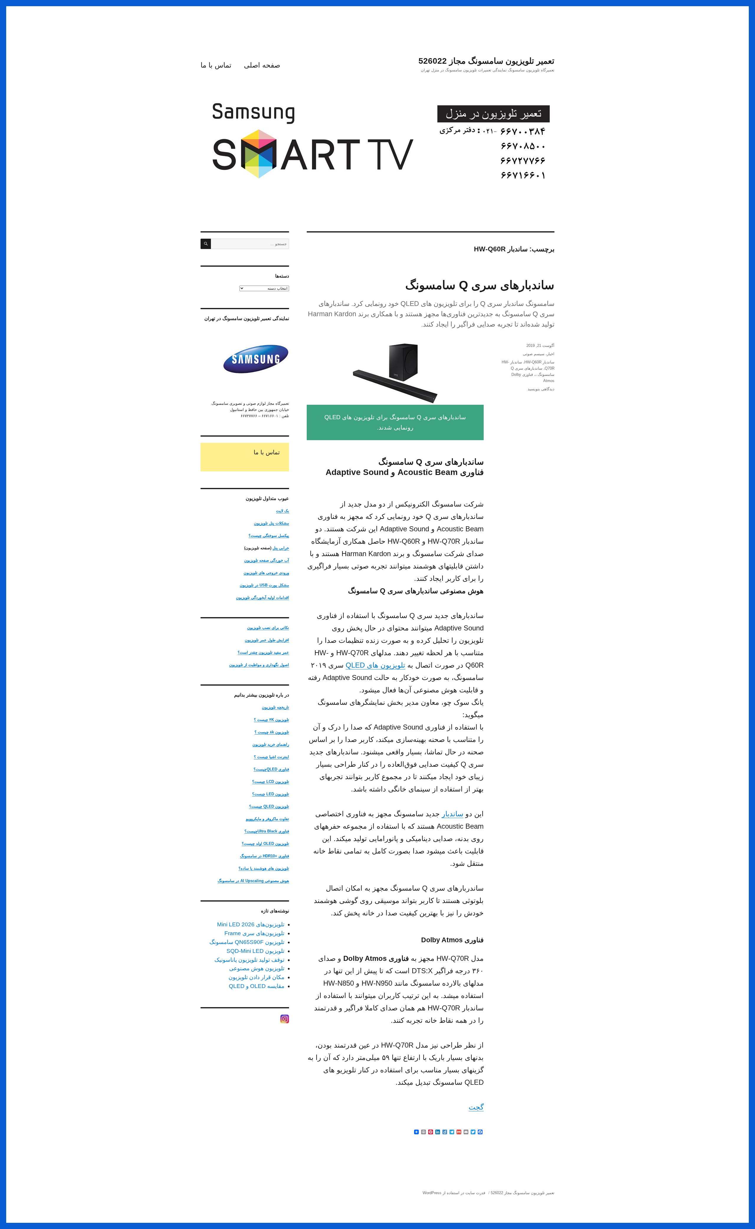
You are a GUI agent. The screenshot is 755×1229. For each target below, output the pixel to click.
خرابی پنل (281, 548)
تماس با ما (216, 65)
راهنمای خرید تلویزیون (270, 744)
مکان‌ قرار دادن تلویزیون (256, 977)
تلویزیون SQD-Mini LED (255, 951)
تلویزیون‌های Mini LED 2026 (250, 924)
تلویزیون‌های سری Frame (254, 933)
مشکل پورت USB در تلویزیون (264, 585)
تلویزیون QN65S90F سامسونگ (246, 942)
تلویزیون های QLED (375, 665)
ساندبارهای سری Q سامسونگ (479, 284)
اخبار (550, 354)
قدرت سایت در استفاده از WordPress (454, 1193)
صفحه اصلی (262, 65)
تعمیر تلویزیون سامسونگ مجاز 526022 (486, 60)
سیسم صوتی (533, 354)
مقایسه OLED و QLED (256, 986)
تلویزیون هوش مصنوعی (256, 968)
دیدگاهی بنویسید (541, 389)
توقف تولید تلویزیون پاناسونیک (249, 960)
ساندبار (452, 814)
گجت (476, 1107)
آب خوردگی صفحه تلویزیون (266, 560)
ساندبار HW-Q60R (539, 362)
